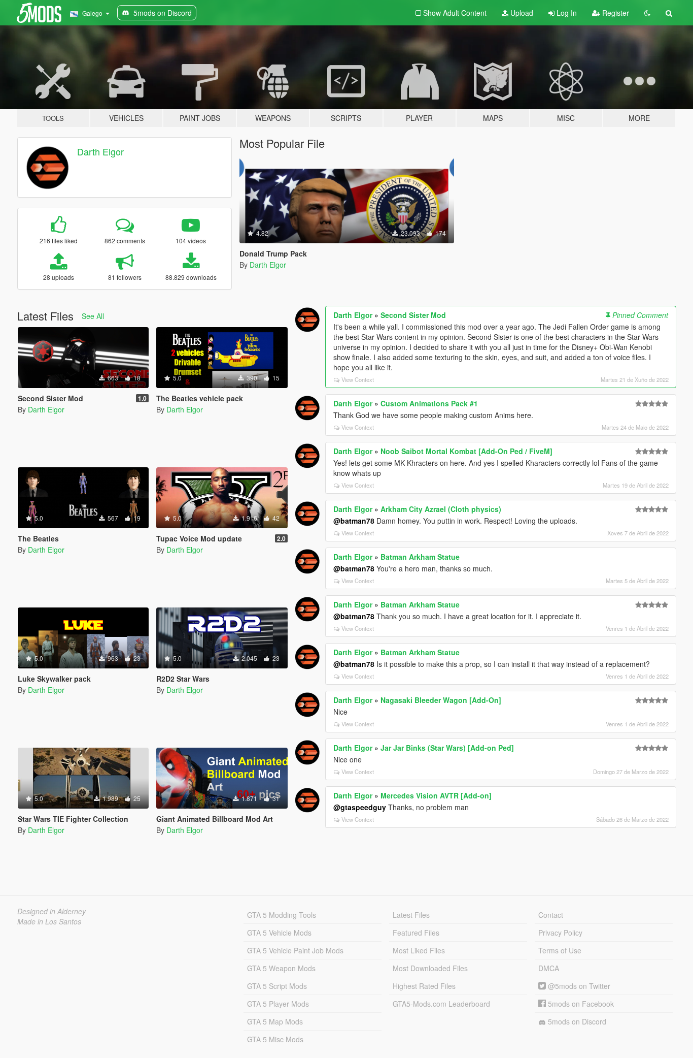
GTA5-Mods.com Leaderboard (441, 1004)
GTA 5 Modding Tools (281, 915)
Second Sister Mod (413, 315)
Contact (550, 915)
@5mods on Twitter (578, 986)
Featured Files (416, 932)
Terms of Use (559, 950)
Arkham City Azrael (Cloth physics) (440, 509)
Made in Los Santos (49, 921)
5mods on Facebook (580, 1004)
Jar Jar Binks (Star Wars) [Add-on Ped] (447, 748)
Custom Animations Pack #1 (429, 403)
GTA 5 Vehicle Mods (279, 932)
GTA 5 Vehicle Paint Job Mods (295, 950)
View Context (357, 379)
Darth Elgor (100, 151)
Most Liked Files (419, 950)
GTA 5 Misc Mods (275, 1039)
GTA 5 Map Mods (275, 1021)
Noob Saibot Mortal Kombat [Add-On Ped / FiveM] (466, 451)
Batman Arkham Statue (420, 557)
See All (93, 316)
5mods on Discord (576, 1021)
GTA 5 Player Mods (278, 1004)
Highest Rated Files (424, 986)
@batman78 (353, 521)
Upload (520, 13)
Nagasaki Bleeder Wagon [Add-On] (440, 700)
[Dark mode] (647, 12)
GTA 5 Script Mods (277, 986)
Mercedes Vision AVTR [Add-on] (436, 795)
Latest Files (411, 915)
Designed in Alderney (51, 911)
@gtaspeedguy (359, 807)
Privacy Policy (560, 932)
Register (614, 13)
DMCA (548, 968)
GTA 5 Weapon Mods (281, 968)
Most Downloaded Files (430, 968)
